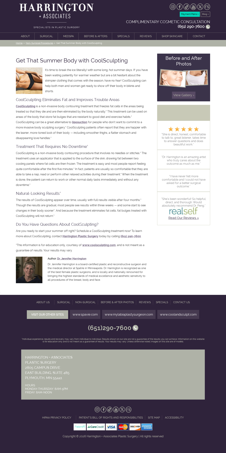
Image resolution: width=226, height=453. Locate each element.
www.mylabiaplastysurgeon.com (129, 314)
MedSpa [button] (68, 36)
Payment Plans (189, 14)
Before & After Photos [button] (117, 302)
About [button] (25, 36)
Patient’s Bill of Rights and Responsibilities (111, 417)
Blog (205, 14)
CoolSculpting (25, 106)
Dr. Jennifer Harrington (71, 258)
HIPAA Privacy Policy (56, 417)
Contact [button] (199, 36)
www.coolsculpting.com (99, 245)
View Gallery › (183, 95)
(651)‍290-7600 (109, 328)
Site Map (154, 417)
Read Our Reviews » (183, 218)
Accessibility (174, 417)
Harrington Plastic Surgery (80, 236)
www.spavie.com (85, 314)
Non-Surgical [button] (85, 302)
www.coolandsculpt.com (178, 314)
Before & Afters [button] (95, 36)
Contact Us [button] (181, 302)
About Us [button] (43, 302)
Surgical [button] (46, 36)
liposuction (79, 122)
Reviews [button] (146, 36)
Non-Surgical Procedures (39, 43)
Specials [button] (123, 36)
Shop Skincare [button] (172, 36)
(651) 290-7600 (131, 236)
